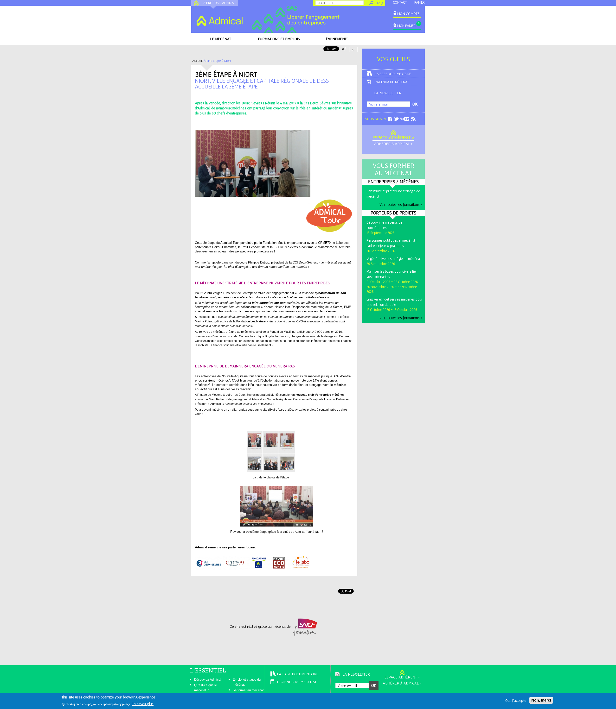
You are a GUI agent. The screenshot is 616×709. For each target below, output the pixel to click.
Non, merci (541, 700)
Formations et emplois (279, 39)
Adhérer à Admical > (393, 143)
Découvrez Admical (207, 679)
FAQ (380, 3)
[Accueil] (219, 20)
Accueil (197, 61)
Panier (419, 2)
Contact (400, 2)
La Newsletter (387, 93)
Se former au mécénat (248, 690)
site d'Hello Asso (273, 409)
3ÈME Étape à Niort (226, 74)
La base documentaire (393, 74)
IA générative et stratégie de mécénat (393, 259)
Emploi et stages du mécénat (247, 682)
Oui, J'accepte (515, 700)
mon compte (408, 13)
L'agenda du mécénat (392, 82)
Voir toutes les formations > (400, 204)
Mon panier (406, 26)
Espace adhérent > (393, 137)
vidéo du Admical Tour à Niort (302, 531)
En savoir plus (143, 704)
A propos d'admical (219, 3)
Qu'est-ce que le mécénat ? (205, 687)
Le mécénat (220, 39)
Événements (337, 39)
